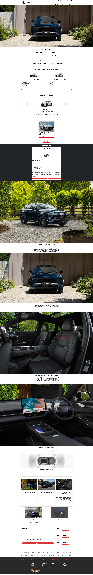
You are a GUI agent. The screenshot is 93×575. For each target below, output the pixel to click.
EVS (21, 562)
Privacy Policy (64, 565)
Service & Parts (63, 4)
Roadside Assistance (55, 562)
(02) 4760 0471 (69, 0)
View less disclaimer (34, 176)
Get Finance (46, 138)
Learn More (46, 178)
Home (49, 4)
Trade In (43, 564)
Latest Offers (59, 4)
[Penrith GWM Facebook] (71, 0)
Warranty (53, 563)
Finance (67, 4)
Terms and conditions (65, 564)
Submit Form (38, 543)
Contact (64, 563)
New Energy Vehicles (44, 563)
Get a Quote (33, 89)
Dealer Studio (70, 574)
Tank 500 (32, 565)
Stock (55, 4)
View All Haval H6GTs (47, 141)
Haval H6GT (32, 562)
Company (70, 4)
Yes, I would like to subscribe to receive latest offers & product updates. (31, 539)
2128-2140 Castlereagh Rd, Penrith (62, 0)
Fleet (63, 562)
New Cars (43, 562)
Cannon (32, 566)
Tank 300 (32, 564)
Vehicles (52, 4)
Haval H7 (32, 563)
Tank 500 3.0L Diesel (34, 570)
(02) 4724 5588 (64, 546)
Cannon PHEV (33, 571)
